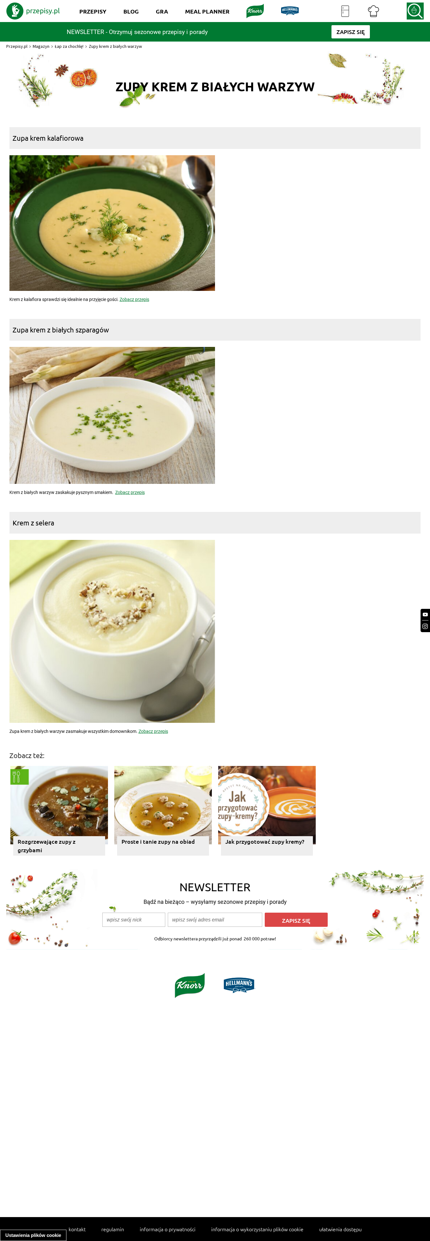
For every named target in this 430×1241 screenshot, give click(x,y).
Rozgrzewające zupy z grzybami (47, 845)
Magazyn (41, 46)
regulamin (112, 1229)
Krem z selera (33, 522)
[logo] (33, 11)
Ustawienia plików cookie (33, 1235)
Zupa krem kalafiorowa (48, 138)
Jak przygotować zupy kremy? (264, 841)
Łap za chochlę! (69, 46)
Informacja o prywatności (167, 1229)
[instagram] (425, 626)
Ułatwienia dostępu (340, 1229)
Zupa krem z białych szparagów (61, 330)
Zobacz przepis (134, 299)
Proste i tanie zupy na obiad (158, 841)
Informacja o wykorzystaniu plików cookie (257, 1229)
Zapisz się (296, 920)
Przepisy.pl (16, 46)
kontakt (77, 1229)
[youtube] (425, 614)
